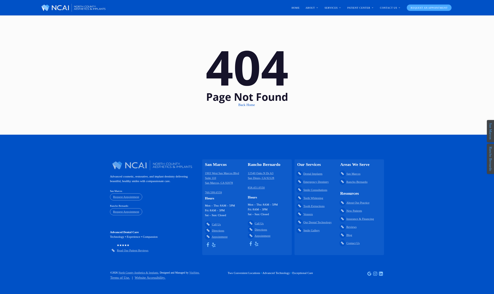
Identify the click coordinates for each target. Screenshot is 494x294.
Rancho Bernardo (357, 181)
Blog (349, 235)
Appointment (220, 236)
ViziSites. (194, 272)
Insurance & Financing (360, 218)
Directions (218, 230)
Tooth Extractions (314, 206)
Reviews (351, 226)
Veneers (308, 214)
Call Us (216, 224)
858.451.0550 (256, 187)
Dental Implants (312, 173)
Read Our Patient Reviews (132, 250)
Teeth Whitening (313, 198)
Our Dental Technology (317, 222)
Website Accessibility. (150, 278)
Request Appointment (126, 196)
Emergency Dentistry (316, 181)
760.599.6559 (213, 192)
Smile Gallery (311, 230)
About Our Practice (358, 202)
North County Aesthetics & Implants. (138, 272)
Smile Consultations (315, 190)
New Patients (354, 210)
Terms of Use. (120, 278)
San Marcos (353, 173)
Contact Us (353, 243)
